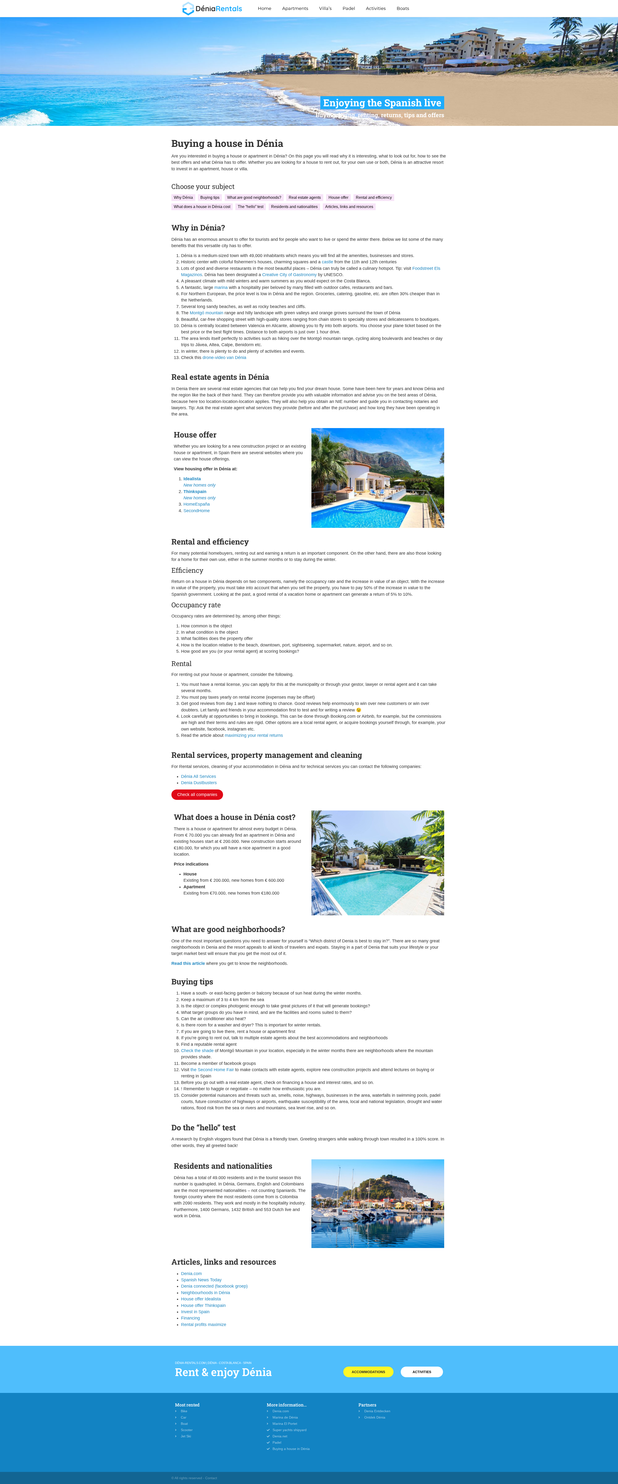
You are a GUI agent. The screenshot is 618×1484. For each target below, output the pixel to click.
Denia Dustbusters (199, 782)
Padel (349, 8)
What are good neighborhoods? (254, 197)
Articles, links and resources (349, 207)
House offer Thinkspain (203, 1305)
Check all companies (197, 794)
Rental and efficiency (374, 197)
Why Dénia (183, 197)
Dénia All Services (198, 776)
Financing (190, 1318)
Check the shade (197, 1050)
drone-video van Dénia (224, 357)
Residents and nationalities (294, 207)
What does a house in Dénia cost (202, 207)
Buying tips (209, 197)
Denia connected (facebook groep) (214, 1286)
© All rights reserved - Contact (194, 1478)
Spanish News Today (201, 1279)
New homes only (199, 485)
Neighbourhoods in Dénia (205, 1292)
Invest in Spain (195, 1311)
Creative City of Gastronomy (289, 274)
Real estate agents (305, 197)
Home (264, 8)
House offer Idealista (201, 1299)
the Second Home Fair (212, 1069)
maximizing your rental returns (254, 735)
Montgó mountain (206, 312)
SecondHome (196, 510)
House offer (338, 197)
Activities (376, 8)
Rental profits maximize (203, 1324)
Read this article (188, 963)
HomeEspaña (196, 504)
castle (327, 261)
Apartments (295, 8)
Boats (403, 8)
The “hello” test (250, 207)
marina (220, 287)
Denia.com (191, 1273)
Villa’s (325, 8)
